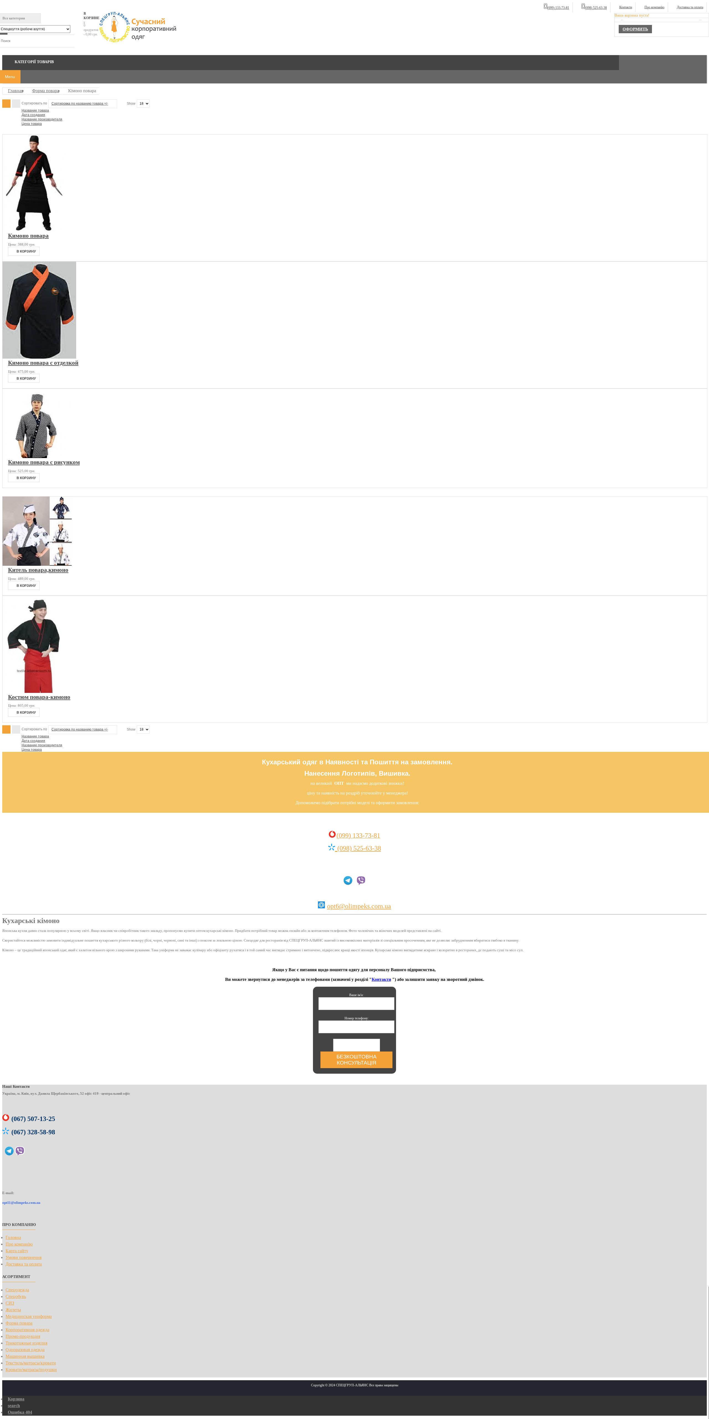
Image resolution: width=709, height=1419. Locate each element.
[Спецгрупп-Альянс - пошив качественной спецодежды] (138, 27)
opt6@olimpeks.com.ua (359, 906)
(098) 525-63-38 (359, 848)
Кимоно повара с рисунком (44, 462)
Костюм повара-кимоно (39, 697)
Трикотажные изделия (26, 1343)
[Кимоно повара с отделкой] (39, 357)
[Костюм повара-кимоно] (34, 692)
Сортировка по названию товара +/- (80, 104)
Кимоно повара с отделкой (43, 362)
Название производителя (42, 119)
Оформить (635, 29)
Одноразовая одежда (25, 1349)
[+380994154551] (336, 847)
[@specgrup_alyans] (9, 1153)
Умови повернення (24, 1257)
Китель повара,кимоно (38, 570)
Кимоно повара (28, 235)
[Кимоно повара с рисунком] (37, 457)
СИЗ (10, 1303)
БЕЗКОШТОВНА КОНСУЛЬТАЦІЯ (356, 1060)
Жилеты (13, 1309)
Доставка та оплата (690, 7)
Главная (15, 90)
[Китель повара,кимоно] (37, 564)
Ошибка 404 (20, 1412)
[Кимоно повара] (34, 230)
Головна (13, 1237)
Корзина (16, 1399)
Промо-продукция (23, 1336)
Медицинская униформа (29, 1316)
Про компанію (654, 7)
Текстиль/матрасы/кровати (31, 1363)
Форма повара (45, 90)
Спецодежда (17, 1289)
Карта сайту (17, 1250)
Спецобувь (16, 1296)
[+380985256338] (361, 883)
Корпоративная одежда (27, 1329)
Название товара (35, 110)
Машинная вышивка (25, 1356)
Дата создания (33, 115)
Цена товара (32, 124)
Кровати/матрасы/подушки (31, 1369)
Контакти (625, 7)
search (14, 1405)
